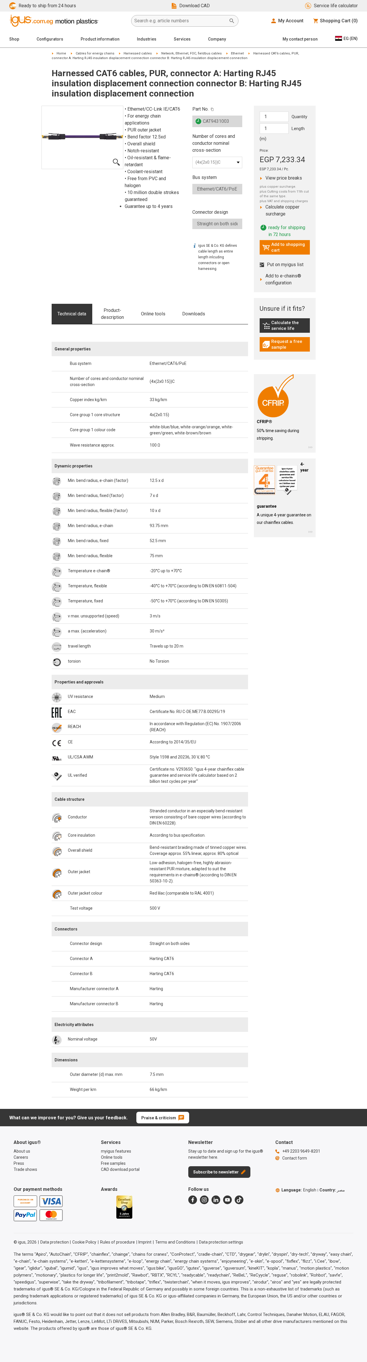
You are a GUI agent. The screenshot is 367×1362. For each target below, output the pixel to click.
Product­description (112, 314)
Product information (100, 39)
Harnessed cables (138, 53)
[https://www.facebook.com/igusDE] (192, 1199)
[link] (285, 327)
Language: (298, 1190)
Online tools (153, 314)
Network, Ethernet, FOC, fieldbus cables (191, 53)
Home (61, 53)
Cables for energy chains (95, 53)
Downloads (193, 314)
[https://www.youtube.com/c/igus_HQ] (227, 1199)
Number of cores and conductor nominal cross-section (213, 143)
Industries (146, 39)
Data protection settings (221, 1242)
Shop (14, 39)
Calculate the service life (286, 325)
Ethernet (237, 53)
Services (182, 39)
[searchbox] (180, 20)
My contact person (300, 39)
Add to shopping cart (283, 247)
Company (217, 39)
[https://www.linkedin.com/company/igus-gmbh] (215, 1199)
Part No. (200, 109)
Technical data (71, 314)
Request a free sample (286, 344)
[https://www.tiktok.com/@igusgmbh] (239, 1199)
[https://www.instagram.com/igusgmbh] (204, 1199)
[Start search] (231, 20)
